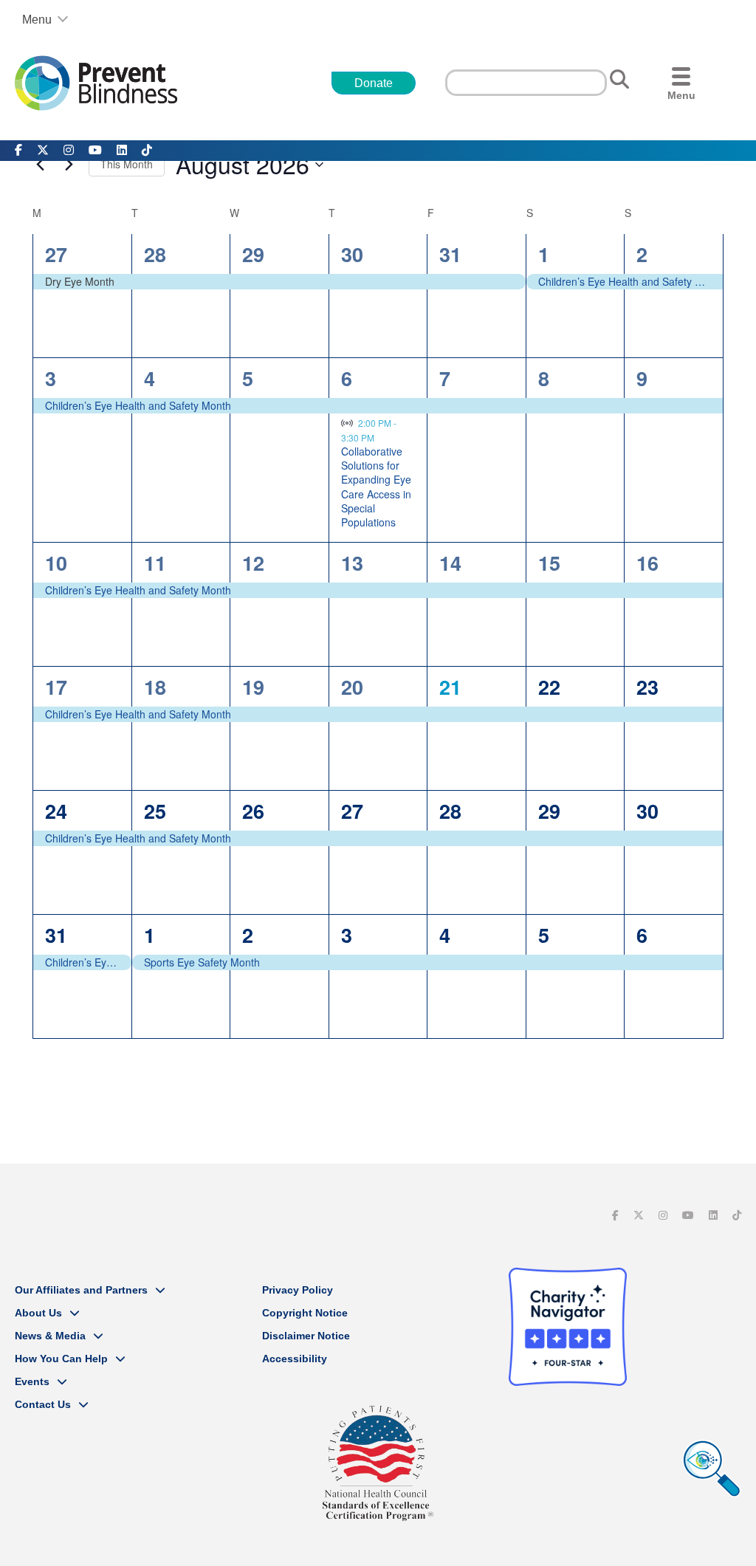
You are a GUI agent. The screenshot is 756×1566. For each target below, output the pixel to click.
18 (155, 687)
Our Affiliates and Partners (81, 1290)
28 (155, 254)
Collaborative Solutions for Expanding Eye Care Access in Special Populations (376, 487)
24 (56, 811)
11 (155, 563)
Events (32, 1381)
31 (450, 254)
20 (352, 687)
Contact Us (43, 1404)
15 (549, 563)
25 (155, 811)
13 (352, 563)
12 (253, 563)
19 (253, 687)
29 (253, 254)
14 (450, 563)
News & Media (50, 1336)
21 (450, 687)
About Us (38, 1313)
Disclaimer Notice (306, 1336)
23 (647, 687)
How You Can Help (61, 1358)
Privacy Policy (297, 1290)
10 (56, 563)
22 (549, 687)
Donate (373, 83)
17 (56, 687)
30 (352, 254)
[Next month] (69, 165)
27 (56, 254)
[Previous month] (40, 165)
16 (647, 563)
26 (253, 811)
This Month (126, 164)
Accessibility (294, 1358)
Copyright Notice (305, 1313)
